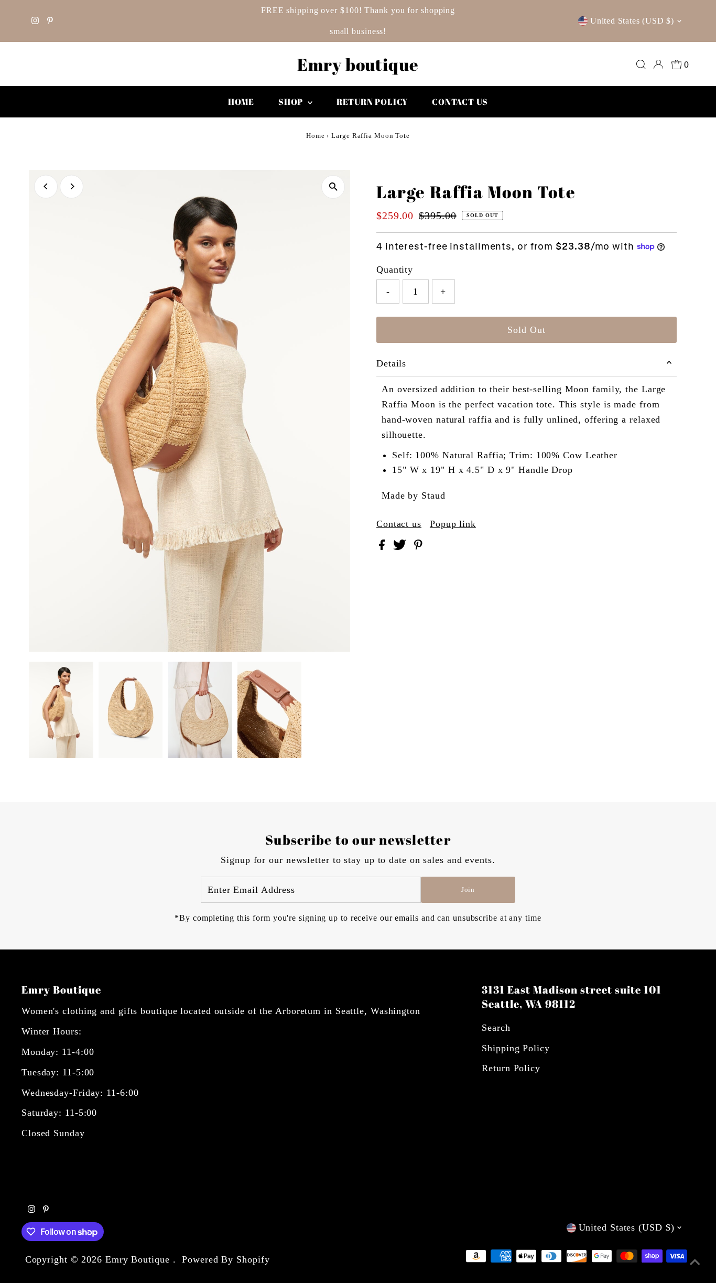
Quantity (394, 269)
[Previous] (46, 186)
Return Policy (511, 1068)
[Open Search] (641, 64)
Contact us (460, 101)
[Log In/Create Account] (658, 64)
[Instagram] (35, 21)
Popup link (453, 524)
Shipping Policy (516, 1048)
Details (391, 363)
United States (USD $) (632, 20)
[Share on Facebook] (383, 547)
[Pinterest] (50, 21)
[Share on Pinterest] (418, 547)
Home (241, 101)
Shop (291, 101)
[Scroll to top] (695, 1262)
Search (496, 1027)
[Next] (71, 186)
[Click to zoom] (333, 187)
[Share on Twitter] (401, 547)
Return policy (372, 101)
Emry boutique (358, 64)
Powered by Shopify (225, 1259)
